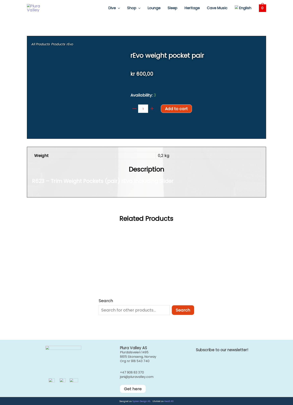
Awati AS (169, 401)
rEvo (69, 44)
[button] (118, 8)
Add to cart (176, 108)
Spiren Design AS (141, 401)
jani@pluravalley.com (136, 376)
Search (106, 300)
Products (58, 44)
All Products (40, 44)
